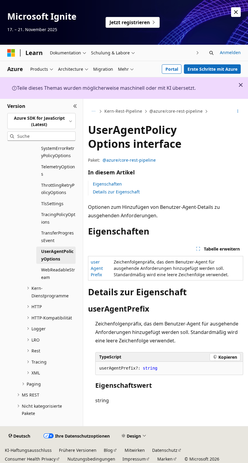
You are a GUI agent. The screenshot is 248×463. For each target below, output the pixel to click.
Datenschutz (165, 450)
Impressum (134, 459)
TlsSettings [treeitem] (52, 203)
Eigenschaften (107, 184)
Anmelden (230, 52)
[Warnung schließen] (236, 12)
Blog (108, 450)
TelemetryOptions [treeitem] (58, 170)
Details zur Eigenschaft (116, 192)
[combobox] (41, 121)
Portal (171, 69)
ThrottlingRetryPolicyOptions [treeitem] (57, 189)
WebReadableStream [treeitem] (58, 273)
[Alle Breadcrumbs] (93, 111)
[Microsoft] (11, 53)
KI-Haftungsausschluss (28, 450)
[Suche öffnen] (211, 52)
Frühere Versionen (77, 450)
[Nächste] (197, 53)
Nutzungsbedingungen (91, 459)
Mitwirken (135, 450)
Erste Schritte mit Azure (212, 69)
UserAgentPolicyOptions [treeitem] (57, 255)
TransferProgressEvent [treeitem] (57, 236)
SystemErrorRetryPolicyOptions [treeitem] (57, 152)
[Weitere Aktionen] (238, 111)
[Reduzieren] (75, 106)
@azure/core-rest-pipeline (176, 111)
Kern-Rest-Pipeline (123, 111)
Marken (165, 459)
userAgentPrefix (97, 268)
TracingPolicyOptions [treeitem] (58, 218)
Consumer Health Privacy (30, 459)
